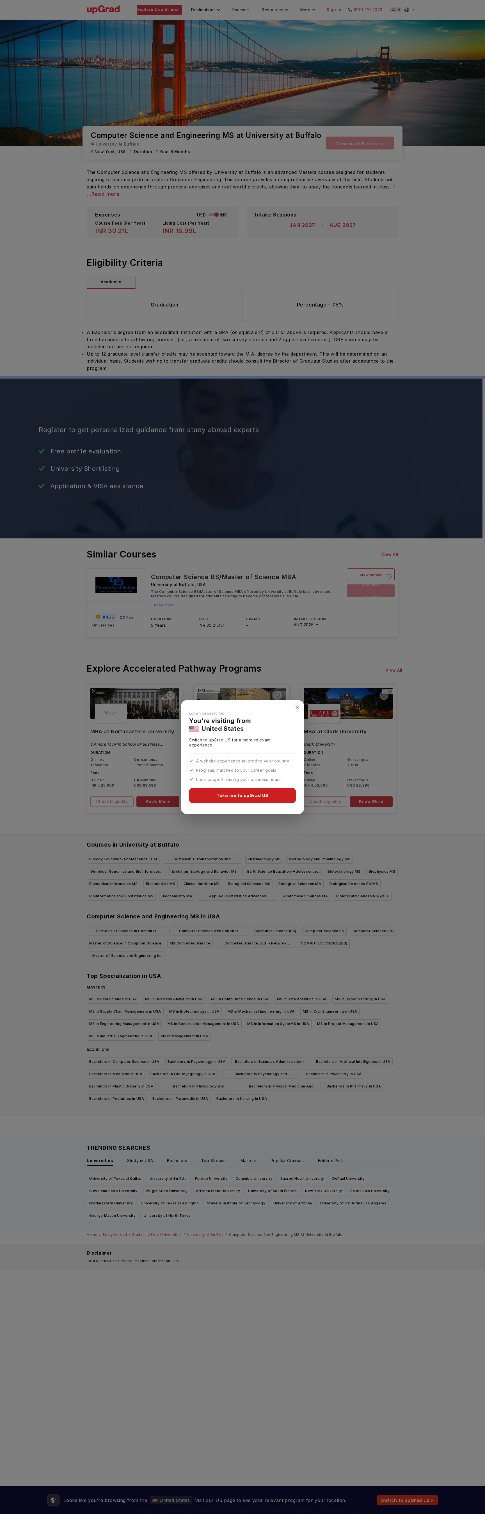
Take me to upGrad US (242, 795)
